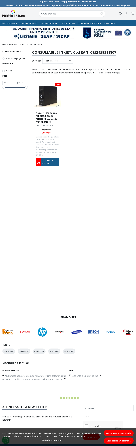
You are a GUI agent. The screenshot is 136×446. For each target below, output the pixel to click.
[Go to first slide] (129, 332)
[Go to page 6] (72, 398)
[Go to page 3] (64, 398)
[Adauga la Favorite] (57, 106)
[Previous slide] (7, 332)
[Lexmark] (59, 337)
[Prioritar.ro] (13, 13)
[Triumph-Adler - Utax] (7, 337)
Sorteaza (36, 60)
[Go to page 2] (61, 398)
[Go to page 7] (75, 398)
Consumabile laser (49, 23)
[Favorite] (120, 13)
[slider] (3, 87)
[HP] (42, 337)
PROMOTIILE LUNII (68, 23)
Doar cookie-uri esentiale (119, 440)
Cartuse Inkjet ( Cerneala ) (17, 58)
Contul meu (109, 23)
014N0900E (9, 351)
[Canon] (25, 337)
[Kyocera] (128, 337)
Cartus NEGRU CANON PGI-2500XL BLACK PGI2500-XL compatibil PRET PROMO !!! (46, 117)
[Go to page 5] (69, 398)
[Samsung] (76, 337)
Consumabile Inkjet (28, 23)
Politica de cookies (10, 436)
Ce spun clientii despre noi (89, 23)
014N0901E (24, 351)
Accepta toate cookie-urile (118, 433)
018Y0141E (54, 351)
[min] (8, 83)
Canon (9, 70)
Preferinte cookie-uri (52, 440)
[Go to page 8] (78, 398)
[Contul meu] (126, 13)
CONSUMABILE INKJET (10, 45)
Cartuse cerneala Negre (45, 125)
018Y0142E (69, 351)
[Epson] (93, 337)
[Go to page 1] (58, 398)
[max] (22, 83)
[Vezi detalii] (37, 106)
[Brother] (111, 337)
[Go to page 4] (67, 398)
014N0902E (39, 351)
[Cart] (133, 13)
